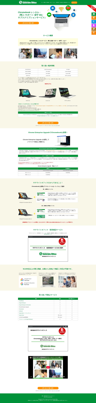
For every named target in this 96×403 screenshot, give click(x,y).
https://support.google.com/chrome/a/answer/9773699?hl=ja (28, 110)
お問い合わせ (74, 2)
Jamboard (21, 311)
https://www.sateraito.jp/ (48, 397)
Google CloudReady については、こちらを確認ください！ (48, 115)
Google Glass (21, 315)
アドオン (53, 2)
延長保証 (57, 2)
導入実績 (61, 2)
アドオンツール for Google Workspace (26, 319)
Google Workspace (22, 302)
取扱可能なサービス (66, 2)
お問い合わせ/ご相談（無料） (28, 23)
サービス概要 (43, 2)
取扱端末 (47, 2)
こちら (54, 125)
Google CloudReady (26, 114)
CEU (51, 2)
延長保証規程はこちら (48, 234)
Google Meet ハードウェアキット (25, 313)
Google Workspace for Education (25, 304)
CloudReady (21, 300)
